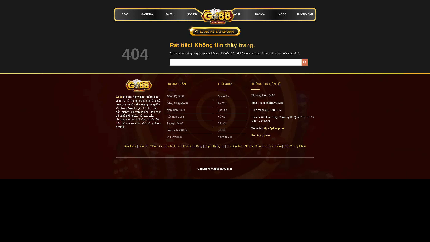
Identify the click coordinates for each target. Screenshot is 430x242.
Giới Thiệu (130, 146)
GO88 (125, 14)
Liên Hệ (143, 146)
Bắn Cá (260, 14)
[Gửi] (305, 62)
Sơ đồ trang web (261, 135)
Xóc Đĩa (192, 14)
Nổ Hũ (237, 14)
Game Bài (147, 14)
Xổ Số (282, 14)
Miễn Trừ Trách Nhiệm (268, 146)
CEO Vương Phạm (295, 146)
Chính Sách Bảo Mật (162, 146)
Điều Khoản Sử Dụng (190, 146)
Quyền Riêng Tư (215, 146)
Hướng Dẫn (305, 14)
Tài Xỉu (170, 14)
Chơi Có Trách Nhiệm (240, 146)
